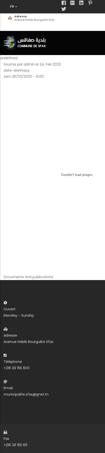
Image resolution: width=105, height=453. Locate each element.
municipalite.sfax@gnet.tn (26, 394)
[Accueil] (27, 42)
